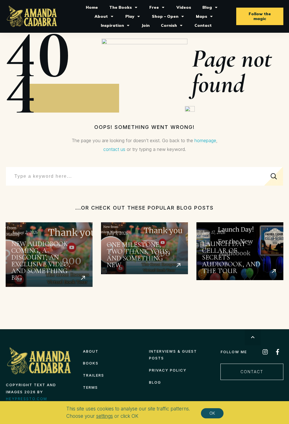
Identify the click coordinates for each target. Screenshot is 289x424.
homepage (205, 140)
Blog (155, 382)
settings (104, 416)
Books (90, 363)
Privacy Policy (168, 370)
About (90, 351)
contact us (114, 149)
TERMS (90, 387)
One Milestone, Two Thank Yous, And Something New (144, 254)
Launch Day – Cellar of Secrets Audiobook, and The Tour (239, 254)
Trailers (93, 375)
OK (212, 413)
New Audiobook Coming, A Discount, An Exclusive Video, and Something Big (49, 254)
